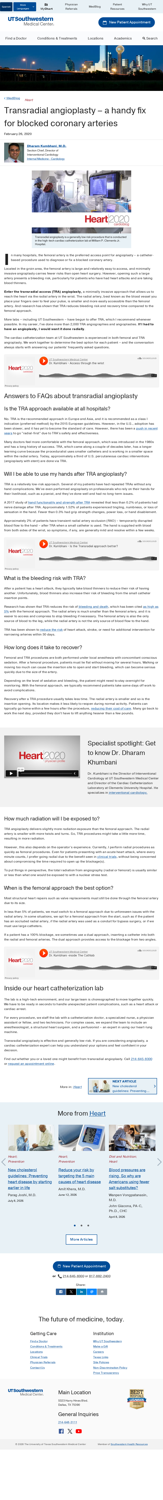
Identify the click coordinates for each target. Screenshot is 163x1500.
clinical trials (107, 857)
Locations (95, 38)
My (46, 9)
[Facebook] (61, 1433)
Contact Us (37, 1368)
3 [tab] (88, 1226)
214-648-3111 (67, 1422)
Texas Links (101, 1357)
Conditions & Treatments (57, 38)
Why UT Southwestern (147, 7)
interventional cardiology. (128, 792)
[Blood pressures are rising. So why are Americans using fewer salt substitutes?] (132, 1138)
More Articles (81, 1239)
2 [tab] (81, 1226)
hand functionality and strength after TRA (59, 502)
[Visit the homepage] (31, 21)
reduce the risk (51, 630)
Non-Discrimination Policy (110, 1368)
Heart (77, 1087)
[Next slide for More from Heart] (158, 1162)
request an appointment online (31, 1064)
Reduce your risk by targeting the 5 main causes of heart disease (79, 1176)
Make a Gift (100, 1346)
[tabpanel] (31, 1164)
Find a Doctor (16, 38)
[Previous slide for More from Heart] (5, 1162)
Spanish (6, 6)
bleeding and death (93, 607)
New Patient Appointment (129, 22)
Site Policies (101, 1362)
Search (152, 38)
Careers (98, 1352)
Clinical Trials (39, 1357)
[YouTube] (79, 1433)
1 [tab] (74, 1226)
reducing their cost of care (111, 708)
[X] (70, 1433)
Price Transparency (106, 1373)
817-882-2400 (100, 1276)
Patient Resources (117, 7)
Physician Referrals (71, 7)
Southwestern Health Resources (129, 1444)
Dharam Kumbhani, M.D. (46, 146)
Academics (123, 38)
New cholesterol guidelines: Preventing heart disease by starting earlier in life (131, 1086)
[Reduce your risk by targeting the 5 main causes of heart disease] (81, 1138)
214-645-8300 (141, 1059)
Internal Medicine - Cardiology (46, 159)
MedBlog (95, 7)
